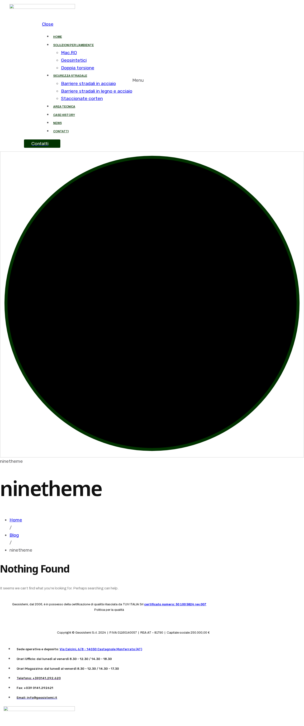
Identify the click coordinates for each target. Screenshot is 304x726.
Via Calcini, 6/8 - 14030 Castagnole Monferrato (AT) (101, 649)
